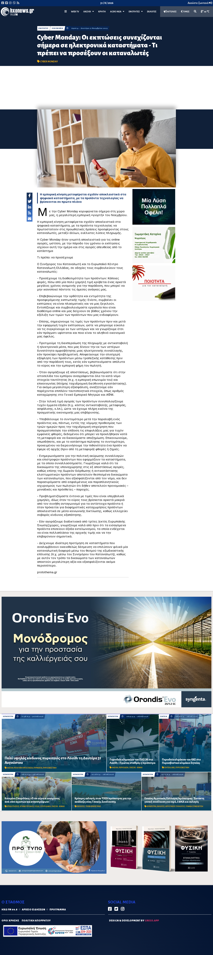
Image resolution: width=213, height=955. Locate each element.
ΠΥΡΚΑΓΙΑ (37, 768)
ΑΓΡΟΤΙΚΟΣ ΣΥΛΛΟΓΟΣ (175, 806)
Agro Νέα (116, 11)
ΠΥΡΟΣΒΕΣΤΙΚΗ (50, 768)
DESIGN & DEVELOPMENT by (134, 920)
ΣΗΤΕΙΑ (163, 716)
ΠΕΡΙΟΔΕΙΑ (124, 768)
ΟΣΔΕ (37, 806)
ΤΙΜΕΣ (186, 11)
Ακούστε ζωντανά (198, 3)
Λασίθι (87, 11)
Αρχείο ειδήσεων (33, 909)
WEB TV (75, 11)
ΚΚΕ (173, 768)
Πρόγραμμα (58, 909)
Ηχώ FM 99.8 (10, 909)
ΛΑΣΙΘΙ (10, 768)
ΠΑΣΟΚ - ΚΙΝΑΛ (135, 768)
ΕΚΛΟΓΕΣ (151, 11)
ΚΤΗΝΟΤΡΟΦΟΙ (27, 806)
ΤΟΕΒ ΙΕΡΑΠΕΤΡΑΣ (93, 806)
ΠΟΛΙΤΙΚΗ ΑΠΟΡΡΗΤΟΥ (36, 920)
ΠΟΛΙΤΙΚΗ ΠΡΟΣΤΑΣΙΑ (23, 768)
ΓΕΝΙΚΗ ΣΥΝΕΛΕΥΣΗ (194, 806)
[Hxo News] (17, 12)
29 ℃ (206, 11)
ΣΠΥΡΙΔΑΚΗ (45, 806)
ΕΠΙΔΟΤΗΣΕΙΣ (13, 806)
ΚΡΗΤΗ (102, 11)
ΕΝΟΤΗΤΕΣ (135, 11)
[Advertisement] (106, 87)
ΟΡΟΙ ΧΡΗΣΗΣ (10, 920)
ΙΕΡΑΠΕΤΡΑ (8, 716)
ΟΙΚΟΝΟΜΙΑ (57, 28)
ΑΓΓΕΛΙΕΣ (172, 11)
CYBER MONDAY (49, 61)
